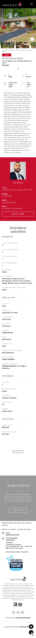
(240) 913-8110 (10, 540)
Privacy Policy (26, 627)
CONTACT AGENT (18, 214)
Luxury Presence (23, 618)
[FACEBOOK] (13, 612)
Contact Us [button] (18, 510)
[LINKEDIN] (22, 612)
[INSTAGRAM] (18, 612)
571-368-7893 (7, 196)
